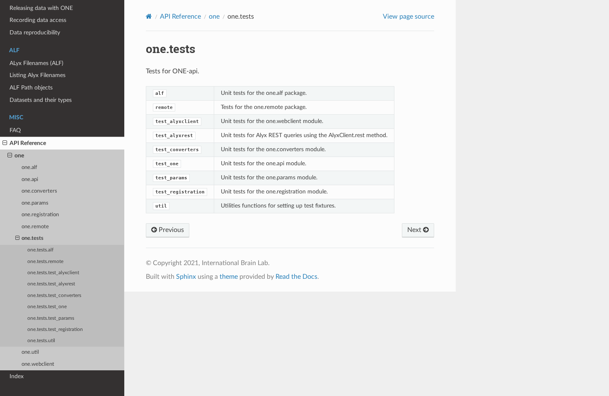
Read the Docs (296, 276)
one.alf (29, 167)
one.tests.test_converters (54, 295)
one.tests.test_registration (55, 329)
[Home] (149, 16)
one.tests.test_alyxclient (53, 272)
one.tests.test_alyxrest (51, 284)
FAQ (15, 130)
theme (229, 276)
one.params (35, 203)
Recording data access (38, 20)
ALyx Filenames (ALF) (36, 63)
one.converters (39, 191)
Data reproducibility (35, 32)
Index (17, 376)
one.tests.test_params (50, 318)
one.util (30, 352)
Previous (170, 230)
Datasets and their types (41, 100)
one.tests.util (41, 340)
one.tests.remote (45, 261)
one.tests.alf (40, 250)
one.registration (40, 214)
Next (415, 230)
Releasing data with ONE (41, 8)
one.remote (35, 226)
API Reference (28, 143)
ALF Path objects (31, 88)
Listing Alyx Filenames (37, 75)
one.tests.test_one (47, 306)
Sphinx (186, 276)
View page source (408, 16)
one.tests (33, 238)
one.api (30, 179)
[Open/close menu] (4, 143)
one (19, 155)
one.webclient (38, 364)
